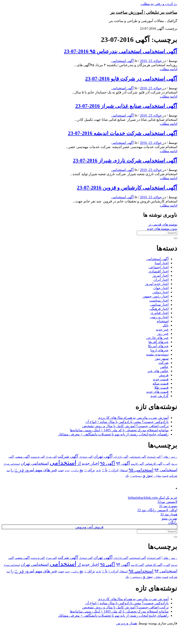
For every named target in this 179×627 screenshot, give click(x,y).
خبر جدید (162, 329)
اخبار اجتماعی (158, 267)
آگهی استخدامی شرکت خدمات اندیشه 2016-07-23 (122, 133)
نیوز (149, 475)
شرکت (163, 362)
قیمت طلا (161, 387)
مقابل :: (157, 476)
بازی (98, 470)
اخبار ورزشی (159, 317)
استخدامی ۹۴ (165, 470)
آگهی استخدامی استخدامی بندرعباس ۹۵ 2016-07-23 (120, 51)
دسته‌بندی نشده (157, 354)
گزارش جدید (159, 396)
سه (8, 470)
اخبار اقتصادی (158, 271)
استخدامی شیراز (11, 464)
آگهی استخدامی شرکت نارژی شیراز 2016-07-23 (125, 160)
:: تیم (174, 456)
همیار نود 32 (168, 514)
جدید (67, 470)
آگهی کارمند (137, 463)
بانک (166, 325)
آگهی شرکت (68, 456)
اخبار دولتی (160, 292)
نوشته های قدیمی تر (162, 224)
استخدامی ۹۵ (141, 469)
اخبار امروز (160, 275)
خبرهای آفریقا (158, 342)
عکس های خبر (158, 371)
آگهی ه (166, 464)
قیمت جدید (161, 379)
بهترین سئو (169, 518)
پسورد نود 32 (168, 506)
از (79, 463)
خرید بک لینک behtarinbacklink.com (152, 497)
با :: (105, 470)
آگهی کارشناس (153, 463)
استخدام (163, 321)
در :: (19, 469)
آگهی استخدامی (122, 61)
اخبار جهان (161, 288)
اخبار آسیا (162, 263)
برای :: (89, 470)
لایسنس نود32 (167, 502)
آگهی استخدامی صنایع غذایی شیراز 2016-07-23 (126, 106)
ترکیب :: (75, 470)
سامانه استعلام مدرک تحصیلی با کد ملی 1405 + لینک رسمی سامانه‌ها (119, 430)
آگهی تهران (102, 456)
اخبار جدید (90, 463)
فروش (164, 375)
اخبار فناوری (159, 313)
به (81, 469)
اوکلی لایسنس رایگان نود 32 (157, 510)
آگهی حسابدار (86, 457)
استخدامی (63, 462)
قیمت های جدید (157, 392)
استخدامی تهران (35, 463)
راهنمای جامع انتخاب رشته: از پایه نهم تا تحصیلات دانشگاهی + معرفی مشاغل (113, 434)
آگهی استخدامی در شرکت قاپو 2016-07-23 (131, 78)
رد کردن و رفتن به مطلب (159, 4)
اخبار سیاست (159, 300)
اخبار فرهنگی (159, 309)
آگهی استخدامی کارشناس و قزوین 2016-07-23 (127, 187)
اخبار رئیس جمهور (156, 296)
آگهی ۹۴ (123, 463)
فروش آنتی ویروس (89, 527)
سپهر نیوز (162, 358)
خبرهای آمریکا (158, 346)
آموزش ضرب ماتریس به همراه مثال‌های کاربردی (133, 418)
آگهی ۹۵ (107, 463)
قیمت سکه (161, 383)
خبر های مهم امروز (41, 470)
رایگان (172, 522)
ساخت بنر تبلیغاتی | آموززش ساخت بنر (143, 12)
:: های (166, 456)
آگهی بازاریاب (120, 457)
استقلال (123, 470)
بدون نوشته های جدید (162, 228)
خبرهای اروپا (159, 350)
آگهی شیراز (51, 457)
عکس (164, 367)
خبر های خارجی (157, 338)
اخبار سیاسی (159, 304)
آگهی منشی (22, 456)
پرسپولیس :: (136, 476)
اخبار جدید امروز (157, 284)
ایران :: (113, 470)
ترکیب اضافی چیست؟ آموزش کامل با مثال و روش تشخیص (125, 426)
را (12, 470)
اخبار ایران (161, 280)
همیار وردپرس (126, 623)
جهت (61, 470)
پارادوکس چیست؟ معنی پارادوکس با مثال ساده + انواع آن (127, 422)
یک (127, 475)
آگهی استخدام (154, 457)
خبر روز (163, 333)
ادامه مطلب (168, 69)
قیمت (165, 476)
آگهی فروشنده (38, 457)
